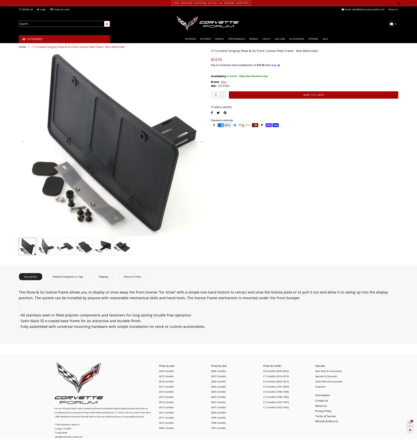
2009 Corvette (166, 428)
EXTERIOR (205, 38)
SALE (325, 38)
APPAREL (313, 38)
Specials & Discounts (326, 376)
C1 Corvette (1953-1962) (276, 407)
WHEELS (219, 38)
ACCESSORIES (296, 38)
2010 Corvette (166, 422)
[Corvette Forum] (208, 23)
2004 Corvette (218, 391)
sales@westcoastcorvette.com (69, 436)
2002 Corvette (218, 402)
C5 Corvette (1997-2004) (276, 386)
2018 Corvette (166, 381)
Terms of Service (325, 416)
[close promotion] (398, 3)
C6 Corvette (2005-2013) (276, 381)
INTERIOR (190, 38)
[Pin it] (225, 113)
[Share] (212, 113)
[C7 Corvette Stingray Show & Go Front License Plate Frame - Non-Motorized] (112, 142)
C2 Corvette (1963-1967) (276, 402)
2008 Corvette (218, 371)
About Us (393, 9)
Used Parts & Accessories (328, 381)
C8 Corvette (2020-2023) (276, 371)
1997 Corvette (218, 428)
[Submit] (107, 24)
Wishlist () (27, 9)
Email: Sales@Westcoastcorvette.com (365, 9)
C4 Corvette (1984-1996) (276, 391)
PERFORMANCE (236, 38)
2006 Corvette (218, 381)
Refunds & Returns (326, 421)
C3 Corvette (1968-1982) (276, 396)
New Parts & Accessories (328, 371)
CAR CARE (279, 38)
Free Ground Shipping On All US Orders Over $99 (211, 3)
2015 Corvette (166, 396)
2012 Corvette (166, 412)
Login (43, 9)
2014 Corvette (166, 402)
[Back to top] (410, 430)
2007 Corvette (218, 376)
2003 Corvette (218, 396)
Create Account (61, 9)
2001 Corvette (218, 407)
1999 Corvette (218, 417)
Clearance (320, 386)
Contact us (321, 400)
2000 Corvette (218, 412)
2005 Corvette (218, 386)
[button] (23, 142)
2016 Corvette (166, 391)
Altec (224, 82)
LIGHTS (266, 38)
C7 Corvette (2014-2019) (276, 376)
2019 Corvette (166, 376)
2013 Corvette (166, 407)
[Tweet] (218, 113)
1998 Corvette (218, 422)
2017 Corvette (166, 386)
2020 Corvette (166, 371)
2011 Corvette (166, 417)
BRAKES (253, 38)
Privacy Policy (323, 411)
